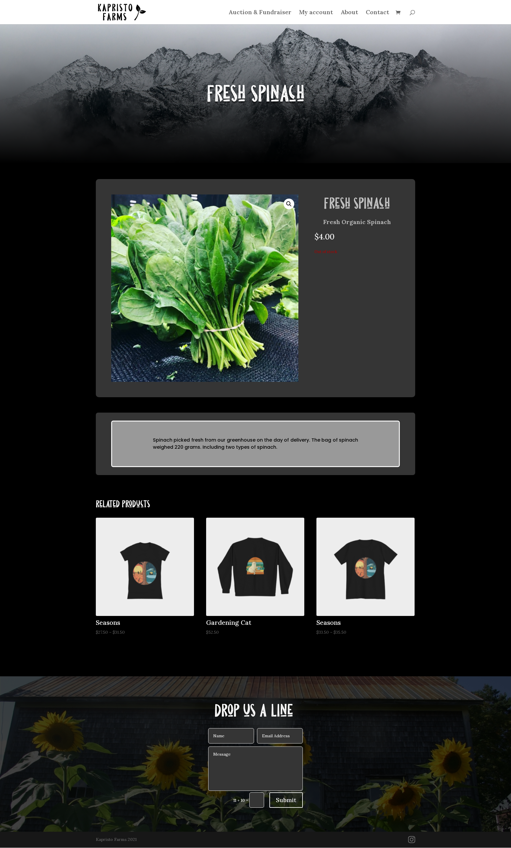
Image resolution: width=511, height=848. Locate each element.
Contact (377, 13)
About (349, 13)
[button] (289, 204)
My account (316, 13)
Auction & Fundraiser (260, 13)
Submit (286, 800)
